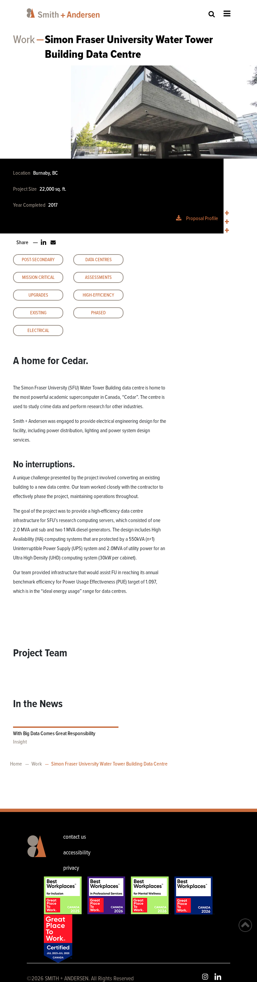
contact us (74, 837)
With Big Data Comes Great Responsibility (54, 733)
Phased (98, 313)
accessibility (76, 853)
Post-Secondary (38, 260)
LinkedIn (218, 976)
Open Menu (227, 13)
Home (16, 764)
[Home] (64, 13)
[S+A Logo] (35, 853)
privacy (71, 868)
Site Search (211, 13)
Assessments (98, 278)
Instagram (205, 976)
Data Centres (98, 260)
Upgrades (38, 295)
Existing (38, 313)
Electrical (38, 331)
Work (24, 40)
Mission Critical (38, 278)
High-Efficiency (98, 295)
